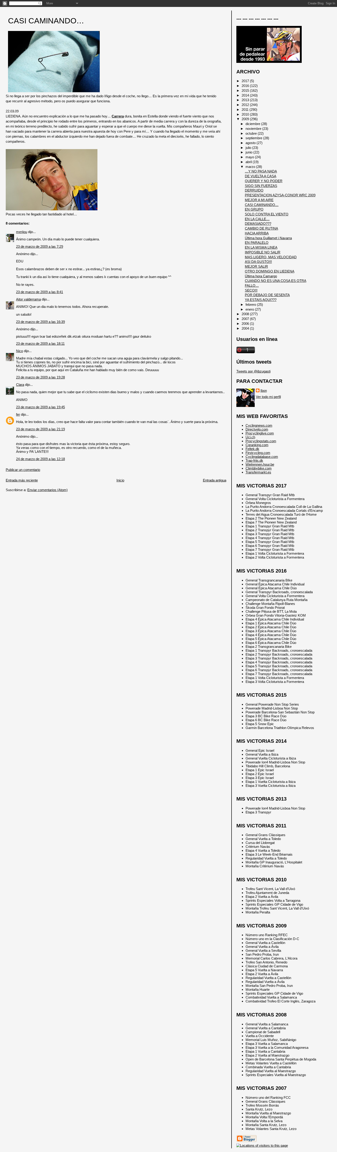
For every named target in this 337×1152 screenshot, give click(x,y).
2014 (246, 95)
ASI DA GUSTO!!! (258, 262)
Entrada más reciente (22, 480)
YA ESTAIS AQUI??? (260, 300)
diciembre (253, 124)
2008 (246, 314)
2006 (246, 324)
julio (249, 148)
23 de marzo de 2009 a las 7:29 (39, 246)
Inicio (120, 480)
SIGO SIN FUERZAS (261, 186)
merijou (21, 232)
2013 (246, 100)
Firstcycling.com (258, 453)
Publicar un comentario (23, 470)
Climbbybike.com (259, 468)
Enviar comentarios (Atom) (47, 490)
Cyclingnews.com (259, 425)
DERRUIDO (254, 190)
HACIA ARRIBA (257, 233)
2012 (246, 105)
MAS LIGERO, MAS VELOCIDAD (271, 257)
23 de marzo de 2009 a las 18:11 (40, 343)
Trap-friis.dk (254, 460)
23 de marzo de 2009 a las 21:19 (40, 429)
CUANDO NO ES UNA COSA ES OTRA (275, 281)
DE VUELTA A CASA (260, 176)
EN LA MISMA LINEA (261, 247)
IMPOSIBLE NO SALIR (262, 252)
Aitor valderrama (28, 299)
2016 (246, 86)
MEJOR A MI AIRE (259, 200)
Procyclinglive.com (260, 433)
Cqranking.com (257, 445)
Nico (19, 351)
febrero (251, 304)
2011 (245, 109)
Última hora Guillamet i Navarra (268, 238)
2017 (246, 81)
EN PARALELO (256, 243)
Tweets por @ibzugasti (253, 371)
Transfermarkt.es (258, 472)
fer (18, 414)
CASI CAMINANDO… (46, 21)
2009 (246, 119)
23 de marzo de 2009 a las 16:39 (40, 322)
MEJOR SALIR (256, 266)
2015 (246, 90)
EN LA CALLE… (257, 219)
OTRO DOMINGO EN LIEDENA (269, 271)
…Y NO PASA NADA (261, 171)
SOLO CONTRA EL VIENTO (266, 214)
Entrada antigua (214, 480)
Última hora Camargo (261, 276)
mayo (250, 157)
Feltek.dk (252, 449)
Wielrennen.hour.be (260, 464)
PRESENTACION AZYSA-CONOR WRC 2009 (280, 195)
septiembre (254, 138)
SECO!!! (251, 290)
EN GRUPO (254, 209)
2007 (246, 319)
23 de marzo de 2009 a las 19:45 (40, 407)
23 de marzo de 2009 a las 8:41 (39, 292)
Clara (20, 385)
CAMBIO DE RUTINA (261, 228)
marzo (251, 167)
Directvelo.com (257, 429)
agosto (251, 143)
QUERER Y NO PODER (263, 181)
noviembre (254, 129)
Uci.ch (250, 437)
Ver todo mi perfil (268, 397)
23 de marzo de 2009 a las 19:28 (40, 377)
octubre (252, 133)
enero (250, 309)
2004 (246, 328)
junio (249, 152)
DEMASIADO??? (258, 223)
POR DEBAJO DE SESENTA (267, 295)
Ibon (263, 390)
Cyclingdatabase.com (262, 457)
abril (249, 162)
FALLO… (252, 285)
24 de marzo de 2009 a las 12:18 (40, 459)
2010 (246, 114)
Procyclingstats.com (261, 441)
